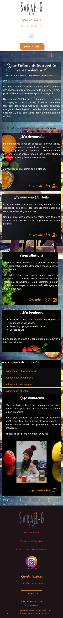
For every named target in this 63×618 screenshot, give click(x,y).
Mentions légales (31, 532)
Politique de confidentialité (32, 541)
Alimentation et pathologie (19, 377)
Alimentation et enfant (17, 391)
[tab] (31, 371)
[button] (31, 35)
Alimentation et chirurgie (18, 384)
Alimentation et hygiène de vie (21, 371)
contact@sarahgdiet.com (31, 583)
